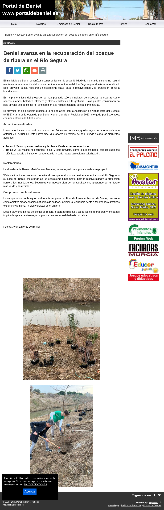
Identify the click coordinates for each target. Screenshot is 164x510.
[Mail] (34, 70)
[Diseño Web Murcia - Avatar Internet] (160, 502)
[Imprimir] (43, 70)
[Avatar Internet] (143, 220)
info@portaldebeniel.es (13, 505)
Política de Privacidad (131, 505)
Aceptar (30, 491)
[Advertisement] (61, 253)
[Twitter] (17, 70)
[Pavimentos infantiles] (143, 240)
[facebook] (155, 495)
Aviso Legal (113, 505)
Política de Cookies (152, 505)
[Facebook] (9, 70)
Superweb (153, 502)
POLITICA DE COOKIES (35, 484)
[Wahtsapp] (26, 70)
